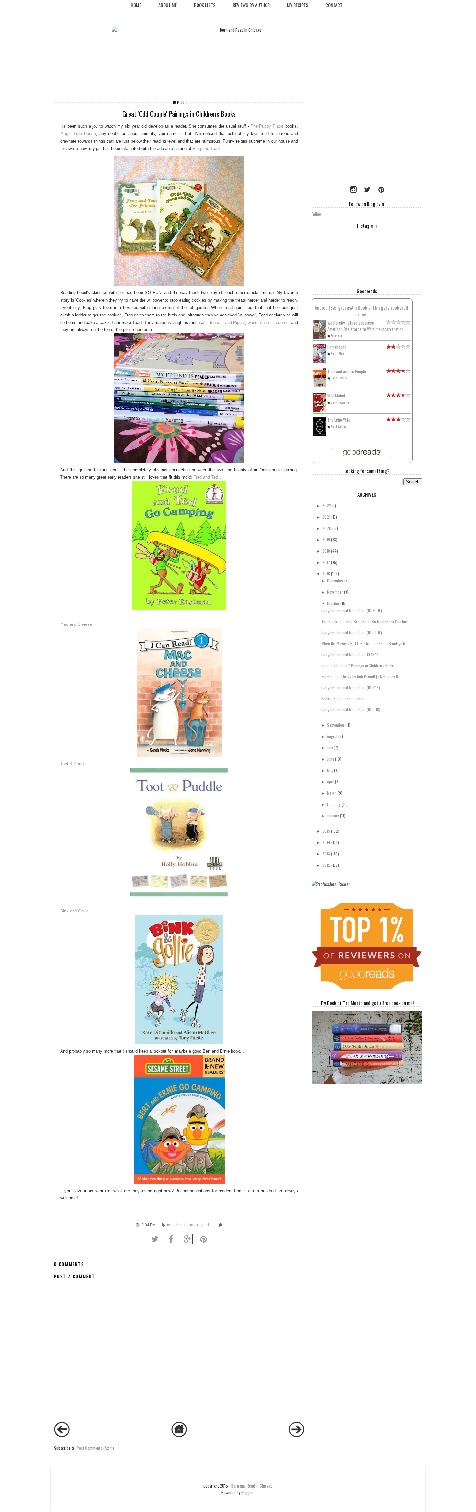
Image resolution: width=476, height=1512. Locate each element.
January (333, 815)
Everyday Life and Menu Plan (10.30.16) (351, 610)
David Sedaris (339, 377)
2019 (326, 539)
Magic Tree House (78, 133)
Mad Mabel (336, 395)
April (330, 781)
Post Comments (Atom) (95, 1448)
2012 (326, 865)
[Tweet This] (155, 1239)
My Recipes (297, 5)
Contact (333, 5)
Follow (317, 214)
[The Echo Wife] (319, 434)
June (330, 759)
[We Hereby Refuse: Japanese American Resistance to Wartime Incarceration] (319, 337)
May (330, 770)
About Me (167, 5)
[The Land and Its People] (319, 385)
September (335, 724)
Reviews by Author (251, 5)
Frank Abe (336, 335)
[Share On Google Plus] (187, 1239)
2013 (326, 853)
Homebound (336, 347)
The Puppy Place (267, 126)
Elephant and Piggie (226, 322)
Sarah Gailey (338, 426)
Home (136, 5)
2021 (326, 517)
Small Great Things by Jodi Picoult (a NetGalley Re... (362, 676)
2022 (326, 505)
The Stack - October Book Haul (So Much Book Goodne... (365, 621)
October (333, 603)
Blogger (247, 1492)
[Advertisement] (352, 137)
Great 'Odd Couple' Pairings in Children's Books (358, 665)
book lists (174, 1225)
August (332, 736)
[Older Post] (296, 1435)
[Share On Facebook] (171, 1239)
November (335, 592)
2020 (326, 528)
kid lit (208, 1225)
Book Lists (205, 5)
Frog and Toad (206, 148)
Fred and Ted (206, 477)
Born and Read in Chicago (252, 1486)
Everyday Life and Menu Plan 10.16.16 (350, 654)
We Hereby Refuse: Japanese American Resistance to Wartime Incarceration (365, 325)
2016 (326, 573)
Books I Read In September (342, 698)
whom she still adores (268, 322)
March (332, 793)
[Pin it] (203, 1239)
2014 (326, 842)
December (335, 580)
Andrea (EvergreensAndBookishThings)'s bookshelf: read (362, 311)
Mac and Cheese (76, 624)
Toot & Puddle (73, 764)
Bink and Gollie (74, 911)
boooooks (193, 1225)
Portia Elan (337, 353)
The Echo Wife (338, 420)
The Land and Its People (346, 371)
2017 (326, 562)
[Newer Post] (62, 1435)
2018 (326, 551)
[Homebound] (319, 362)
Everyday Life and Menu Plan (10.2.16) (350, 709)
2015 (326, 831)
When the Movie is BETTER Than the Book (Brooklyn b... (364, 643)
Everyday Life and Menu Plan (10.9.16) (350, 687)
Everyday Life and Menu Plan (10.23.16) (351, 632)
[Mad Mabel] (319, 410)
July (330, 747)
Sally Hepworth (340, 402)
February (334, 804)
